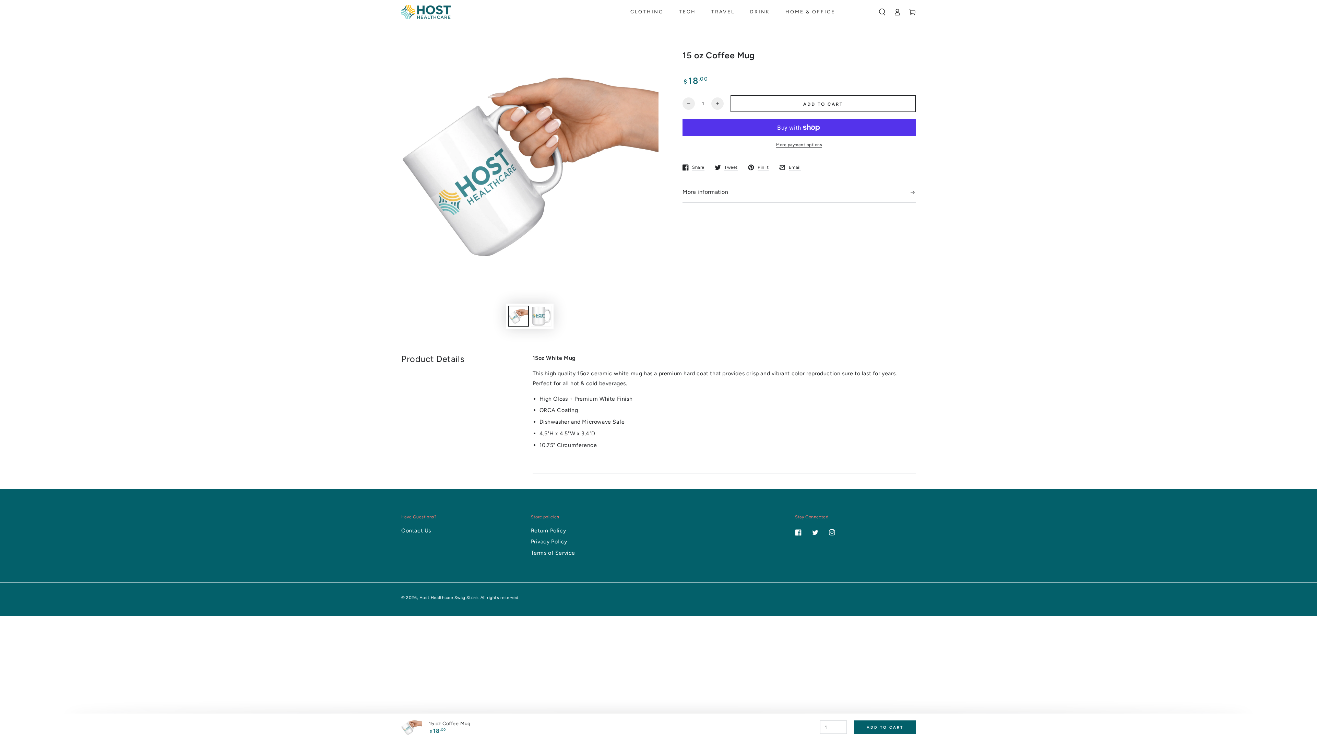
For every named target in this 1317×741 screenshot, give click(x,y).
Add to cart (823, 104)
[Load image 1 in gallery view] (518, 316)
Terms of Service (553, 553)
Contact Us (416, 530)
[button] (882, 12)
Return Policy (548, 530)
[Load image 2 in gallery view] (541, 316)
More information (705, 192)
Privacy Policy (549, 541)
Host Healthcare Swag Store (448, 597)
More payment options (799, 144)
